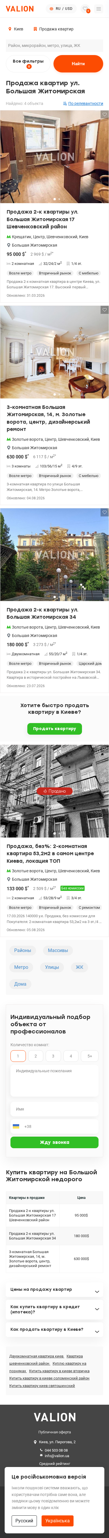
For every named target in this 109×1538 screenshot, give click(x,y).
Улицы (52, 967)
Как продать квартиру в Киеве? (46, 1329)
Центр (39, 236)
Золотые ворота (27, 439)
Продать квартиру (54, 728)
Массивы (58, 950)
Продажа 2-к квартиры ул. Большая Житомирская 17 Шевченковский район (42, 219)
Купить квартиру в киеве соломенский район (49, 1378)
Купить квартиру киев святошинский (42, 1386)
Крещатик (21, 236)
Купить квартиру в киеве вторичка (59, 1371)
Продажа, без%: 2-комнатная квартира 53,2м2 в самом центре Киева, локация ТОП (50, 853)
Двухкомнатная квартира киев (36, 1356)
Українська (57, 1521)
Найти (78, 63)
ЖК (79, 967)
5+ (89, 1056)
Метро (21, 967)
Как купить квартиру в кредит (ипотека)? (45, 1309)
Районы (22, 950)
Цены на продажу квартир (41, 1289)
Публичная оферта (54, 1432)
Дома (20, 984)
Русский (24, 1521)
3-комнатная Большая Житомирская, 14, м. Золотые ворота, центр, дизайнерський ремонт (48, 418)
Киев (83, 236)
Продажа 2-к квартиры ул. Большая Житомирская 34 (42, 613)
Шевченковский (62, 236)
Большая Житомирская (34, 245)
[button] (100, 159)
